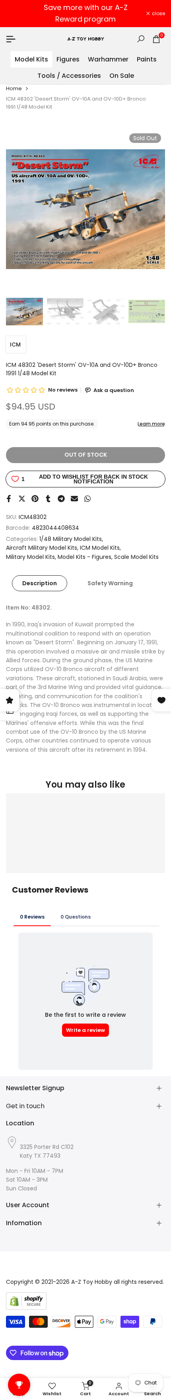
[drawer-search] (140, 39)
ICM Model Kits (100, 548)
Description (39, 583)
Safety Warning (110, 583)
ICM (15, 345)
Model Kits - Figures (84, 557)
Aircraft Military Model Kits (41, 548)
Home (14, 88)
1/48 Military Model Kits (70, 539)
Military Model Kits (30, 557)
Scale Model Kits (136, 557)
